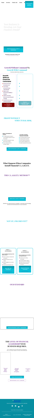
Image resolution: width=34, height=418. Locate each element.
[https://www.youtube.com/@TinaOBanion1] (18, 406)
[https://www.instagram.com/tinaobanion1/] (22, 405)
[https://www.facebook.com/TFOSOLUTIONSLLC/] (15, 405)
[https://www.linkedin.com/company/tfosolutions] (12, 405)
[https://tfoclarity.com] (17, 401)
